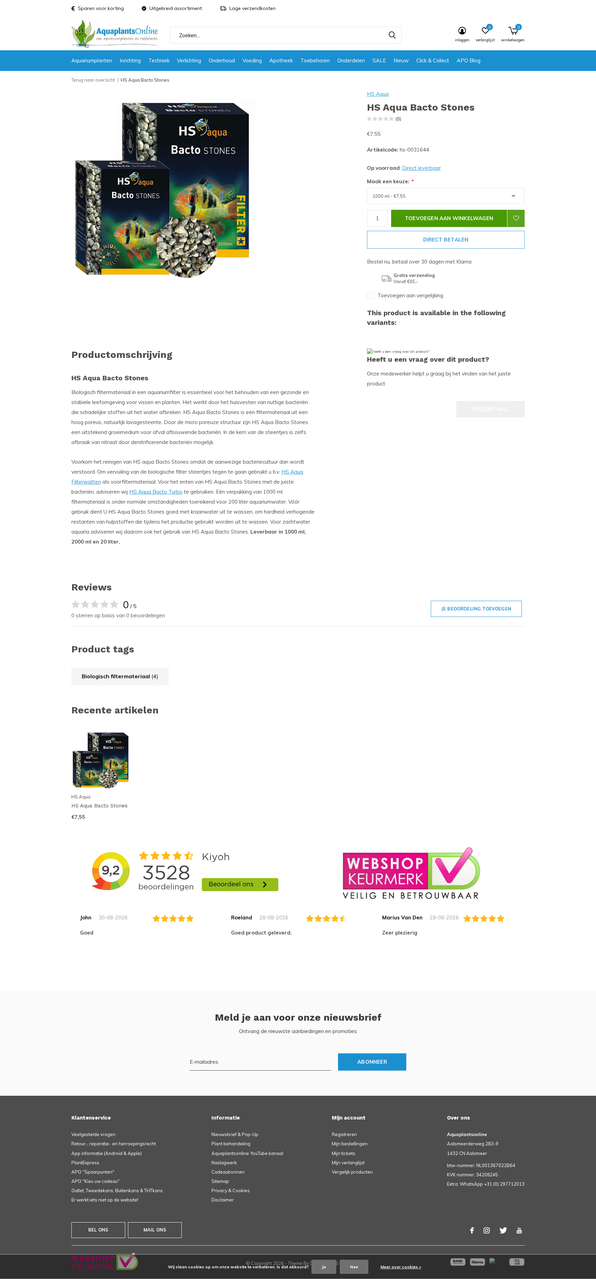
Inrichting (130, 60)
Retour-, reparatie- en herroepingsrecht (113, 1143)
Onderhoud (222, 60)
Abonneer (372, 1062)
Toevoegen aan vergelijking (410, 295)
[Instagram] (487, 1230)
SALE (379, 60)
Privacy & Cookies (230, 1190)
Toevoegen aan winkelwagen (449, 218)
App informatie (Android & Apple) (106, 1153)
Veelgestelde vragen (93, 1134)
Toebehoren (315, 60)
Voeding (252, 60)
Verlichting (189, 60)
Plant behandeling (230, 1143)
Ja (324, 1266)
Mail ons (154, 1229)
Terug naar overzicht (93, 80)
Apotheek (281, 60)
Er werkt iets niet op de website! (104, 1200)
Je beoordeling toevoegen (476, 608)
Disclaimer (222, 1200)
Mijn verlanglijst (348, 1162)
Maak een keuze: (390, 181)
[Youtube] (519, 1230)
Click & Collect (432, 60)
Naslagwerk (224, 1162)
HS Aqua (378, 94)
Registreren (344, 1134)
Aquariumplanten (91, 60)
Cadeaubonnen (228, 1172)
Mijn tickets (343, 1153)
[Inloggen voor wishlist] (516, 218)
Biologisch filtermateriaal (120, 676)
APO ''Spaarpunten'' (93, 1172)
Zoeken (392, 35)
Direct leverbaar (421, 168)
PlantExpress (85, 1162)
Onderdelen (351, 60)
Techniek (158, 60)
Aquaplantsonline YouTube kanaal (247, 1153)
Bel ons (98, 1229)
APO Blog (468, 60)
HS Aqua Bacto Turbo (155, 491)
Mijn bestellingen (350, 1143)
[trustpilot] (411, 872)
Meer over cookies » (400, 1266)
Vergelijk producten (352, 1172)
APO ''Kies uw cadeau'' (95, 1181)
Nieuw (401, 60)
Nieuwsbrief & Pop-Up (234, 1134)
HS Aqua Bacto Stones (99, 806)
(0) (398, 119)
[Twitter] (503, 1230)
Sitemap (220, 1181)
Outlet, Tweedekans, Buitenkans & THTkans (117, 1190)
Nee (354, 1266)
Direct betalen (446, 239)
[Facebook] (472, 1230)
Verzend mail (490, 409)
